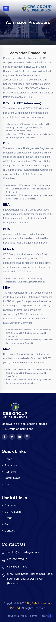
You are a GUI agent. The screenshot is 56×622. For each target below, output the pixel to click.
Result (8, 518)
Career (9, 484)
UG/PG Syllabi (13, 511)
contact (9, 530)
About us (45, 615)
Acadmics (11, 465)
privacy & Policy (17, 615)
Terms (33, 615)
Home (8, 459)
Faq (7, 524)
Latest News (12, 477)
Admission (11, 471)
